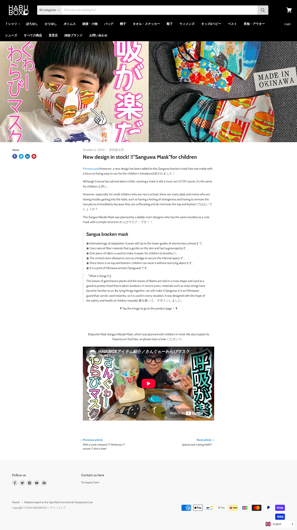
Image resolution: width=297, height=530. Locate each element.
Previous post (91, 168)
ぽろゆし (32, 24)
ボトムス (70, 24)
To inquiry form (90, 482)
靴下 (170, 24)
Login (287, 24)
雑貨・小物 (90, 24)
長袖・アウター (254, 24)
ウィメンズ (187, 24)
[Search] (262, 10)
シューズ (11, 35)
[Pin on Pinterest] (34, 156)
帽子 (123, 24)
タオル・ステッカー (146, 24)
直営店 (53, 35)
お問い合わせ (98, 35)
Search (16, 502)
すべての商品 (33, 35)
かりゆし (51, 24)
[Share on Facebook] (14, 156)
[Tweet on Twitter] (21, 156)
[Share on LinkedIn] (27, 156)
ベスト (232, 24)
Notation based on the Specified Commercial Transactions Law (58, 502)
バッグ (108, 24)
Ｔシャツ (11, 24)
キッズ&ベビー (211, 24)
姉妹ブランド (73, 35)
